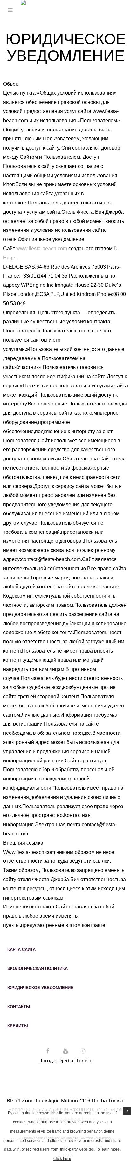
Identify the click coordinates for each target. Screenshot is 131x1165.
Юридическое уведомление (40, 987)
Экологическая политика (37, 968)
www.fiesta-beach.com (41, 248)
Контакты (18, 1006)
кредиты (17, 1025)
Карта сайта (21, 949)
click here (62, 1158)
